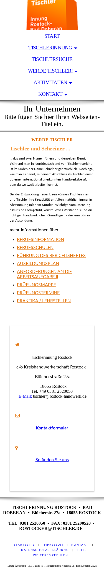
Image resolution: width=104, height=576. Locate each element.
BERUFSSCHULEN (35, 247)
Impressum (53, 544)
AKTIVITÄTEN (50, 82)
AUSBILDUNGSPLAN (38, 263)
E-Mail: (26, 396)
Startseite (24, 544)
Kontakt (79, 544)
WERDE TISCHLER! (50, 71)
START (52, 36)
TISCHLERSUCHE (52, 59)
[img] (52, 15)
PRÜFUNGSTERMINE (38, 293)
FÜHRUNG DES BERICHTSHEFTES (51, 255)
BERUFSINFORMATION (40, 239)
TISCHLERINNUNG (50, 48)
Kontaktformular (52, 428)
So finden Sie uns (52, 460)
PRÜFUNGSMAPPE (36, 285)
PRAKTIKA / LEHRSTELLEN (44, 301)
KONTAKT (50, 94)
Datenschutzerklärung (45, 550)
